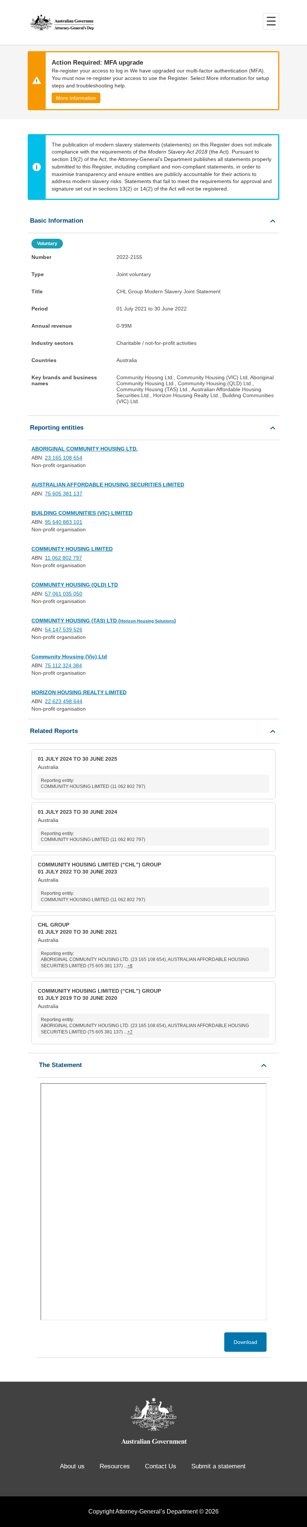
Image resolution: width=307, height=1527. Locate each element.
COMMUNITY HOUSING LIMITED (72, 549)
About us (72, 1466)
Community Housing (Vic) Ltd (69, 656)
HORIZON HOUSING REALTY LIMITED (79, 692)
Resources (115, 1466)
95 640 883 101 (63, 522)
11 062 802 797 (63, 558)
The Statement (60, 1065)
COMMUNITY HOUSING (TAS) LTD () (103, 621)
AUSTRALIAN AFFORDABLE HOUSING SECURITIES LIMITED (107, 485)
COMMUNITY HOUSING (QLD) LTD (74, 585)
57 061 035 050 (63, 594)
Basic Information (56, 220)
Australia (91, 772)
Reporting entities (56, 427)
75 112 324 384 (63, 665)
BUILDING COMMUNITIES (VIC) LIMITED (82, 513)
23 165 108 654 (63, 458)
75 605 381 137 (63, 494)
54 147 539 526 (63, 630)
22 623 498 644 (63, 701)
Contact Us (160, 1466)
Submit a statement (218, 1466)
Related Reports (54, 731)
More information (76, 98)
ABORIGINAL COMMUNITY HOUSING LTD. (84, 449)
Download (245, 1342)
